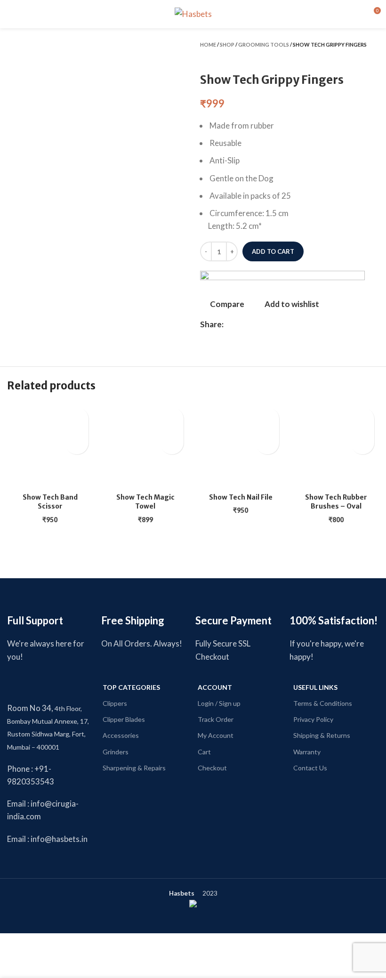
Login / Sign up (219, 703)
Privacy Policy (313, 719)
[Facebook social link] (231, 324)
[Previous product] (355, 58)
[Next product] (374, 58)
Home (208, 44)
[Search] (26, 14)
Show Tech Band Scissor (50, 502)
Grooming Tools (263, 44)
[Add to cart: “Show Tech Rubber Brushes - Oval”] (362, 442)
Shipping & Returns (321, 735)
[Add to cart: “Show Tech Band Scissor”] (76, 442)
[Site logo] (193, 13)
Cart (204, 752)
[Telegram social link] (274, 324)
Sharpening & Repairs (134, 768)
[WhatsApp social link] (263, 324)
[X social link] (242, 324)
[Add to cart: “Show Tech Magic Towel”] (172, 442)
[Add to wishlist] (76, 419)
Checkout (212, 768)
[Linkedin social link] (253, 324)
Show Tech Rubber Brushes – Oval (336, 502)
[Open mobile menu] (10, 14)
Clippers (115, 703)
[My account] (355, 14)
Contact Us (310, 768)
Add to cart (273, 251)
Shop (227, 44)
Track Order (215, 719)
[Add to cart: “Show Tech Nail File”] (267, 442)
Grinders (116, 752)
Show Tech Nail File (241, 497)
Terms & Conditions (322, 703)
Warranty (307, 752)
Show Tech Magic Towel (145, 502)
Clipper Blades (124, 719)
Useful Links (315, 687)
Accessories (121, 735)
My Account (215, 735)
